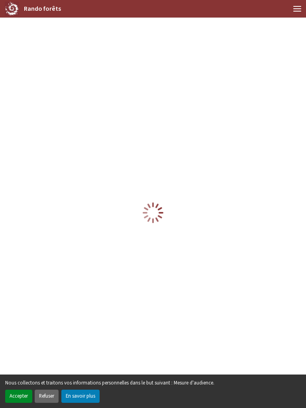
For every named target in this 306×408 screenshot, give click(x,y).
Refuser (46, 396)
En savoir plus (80, 396)
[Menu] (297, 9)
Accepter (19, 396)
